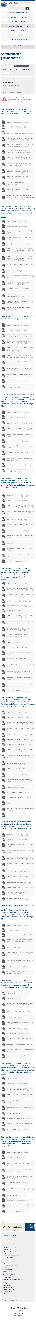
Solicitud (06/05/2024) (17, 330)
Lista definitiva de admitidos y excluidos (20, 265)
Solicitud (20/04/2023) (17, 500)
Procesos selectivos (22, 48)
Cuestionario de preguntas (17, 441)
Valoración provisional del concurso (20, 1044)
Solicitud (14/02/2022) (16, 998)
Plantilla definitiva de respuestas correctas (20, 665)
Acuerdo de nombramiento (18, 561)
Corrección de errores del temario (19, 717)
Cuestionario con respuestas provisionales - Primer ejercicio (20, 961)
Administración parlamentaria (22, 46)
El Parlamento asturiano (9, 1235)
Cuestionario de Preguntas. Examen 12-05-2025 (20, 276)
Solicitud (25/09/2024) (17, 226)
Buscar (27, 8)
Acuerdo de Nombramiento (18, 1129)
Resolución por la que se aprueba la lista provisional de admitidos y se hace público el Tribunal (20, 1163)
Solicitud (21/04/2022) (16, 930)
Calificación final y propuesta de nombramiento (20, 555)
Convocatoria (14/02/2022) (17, 993)
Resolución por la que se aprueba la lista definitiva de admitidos (19, 946)
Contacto (31, 2)
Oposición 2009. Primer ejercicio (19, 601)
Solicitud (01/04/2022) (17, 1083)
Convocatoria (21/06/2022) (17, 1152)
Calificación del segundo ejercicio (19, 465)
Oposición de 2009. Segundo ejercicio (20, 739)
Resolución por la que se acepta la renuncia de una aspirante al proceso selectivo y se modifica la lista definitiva (20, 349)
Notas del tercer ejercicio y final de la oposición (20, 1039)
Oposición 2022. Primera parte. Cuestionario (20, 231)
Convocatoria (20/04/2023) (17, 495)
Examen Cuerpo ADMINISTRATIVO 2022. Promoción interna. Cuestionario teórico (20, 138)
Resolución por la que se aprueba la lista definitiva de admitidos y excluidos (19, 341)
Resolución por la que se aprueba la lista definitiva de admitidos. (19, 1170)
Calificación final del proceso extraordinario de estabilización (18, 893)
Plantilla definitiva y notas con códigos (20, 1189)
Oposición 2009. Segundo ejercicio (19, 605)
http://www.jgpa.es (18, 1315)
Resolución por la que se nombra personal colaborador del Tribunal (17, 769)
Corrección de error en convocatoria (20, 935)
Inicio (24, 2)
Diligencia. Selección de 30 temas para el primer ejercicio (19, 369)
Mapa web (24, 1318)
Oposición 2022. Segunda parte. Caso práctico (20, 238)
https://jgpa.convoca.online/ (24, 101)
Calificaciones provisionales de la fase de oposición (20, 536)
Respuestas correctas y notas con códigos (20, 1108)
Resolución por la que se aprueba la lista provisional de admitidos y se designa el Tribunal (20, 132)
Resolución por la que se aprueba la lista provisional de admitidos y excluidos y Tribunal (20, 335)
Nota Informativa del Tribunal (18, 792)
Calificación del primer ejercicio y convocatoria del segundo (19, 459)
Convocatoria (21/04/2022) (17, 925)
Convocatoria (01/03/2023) (17, 583)
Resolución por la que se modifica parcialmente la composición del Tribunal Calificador (20, 356)
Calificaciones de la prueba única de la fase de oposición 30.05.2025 (18, 295)
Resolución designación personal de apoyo (19, 435)
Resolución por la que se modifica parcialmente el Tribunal (19, 1176)
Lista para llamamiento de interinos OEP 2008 (20, 851)
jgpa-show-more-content (10, 1300)
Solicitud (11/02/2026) (17, 127)
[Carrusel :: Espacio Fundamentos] (13, 1229)
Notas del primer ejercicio (17, 381)
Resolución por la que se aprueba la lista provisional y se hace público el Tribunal (20, 1088)
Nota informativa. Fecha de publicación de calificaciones (17, 659)
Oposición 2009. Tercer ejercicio (19, 610)
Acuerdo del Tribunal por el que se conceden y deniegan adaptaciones (18, 762)
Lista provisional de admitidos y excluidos (20, 512)
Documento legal (15, 1318)
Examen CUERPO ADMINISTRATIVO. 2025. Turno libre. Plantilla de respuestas (19, 170)
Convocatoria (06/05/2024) (17, 325)
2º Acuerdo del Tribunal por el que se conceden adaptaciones (19, 635)
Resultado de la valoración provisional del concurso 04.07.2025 (20, 302)
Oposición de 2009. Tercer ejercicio (19, 744)
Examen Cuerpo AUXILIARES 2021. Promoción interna (18, 183)
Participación (6, 1283)
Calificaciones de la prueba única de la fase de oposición (18, 672)
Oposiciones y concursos (8, 48)
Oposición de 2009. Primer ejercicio (20, 735)
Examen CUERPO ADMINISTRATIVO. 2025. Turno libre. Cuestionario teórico (19, 158)
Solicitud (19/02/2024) (17, 417)
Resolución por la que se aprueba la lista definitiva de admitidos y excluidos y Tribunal (20, 429)
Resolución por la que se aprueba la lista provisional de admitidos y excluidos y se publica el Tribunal (20, 1004)
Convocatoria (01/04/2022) (17, 1078)
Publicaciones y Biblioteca (9, 1275)
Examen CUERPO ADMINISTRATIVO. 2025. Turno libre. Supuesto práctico (19, 164)
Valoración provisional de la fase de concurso (20, 542)
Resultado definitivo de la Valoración (20, 887)
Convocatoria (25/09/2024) (17, 221)
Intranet (23, 4)
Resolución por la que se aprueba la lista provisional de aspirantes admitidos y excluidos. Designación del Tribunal (20, 250)
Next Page (4, 1222)
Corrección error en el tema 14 (18, 1011)
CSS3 (18, 1321)
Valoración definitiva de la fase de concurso (19, 549)
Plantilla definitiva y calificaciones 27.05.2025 (19, 289)
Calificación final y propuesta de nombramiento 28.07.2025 (19, 308)
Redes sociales (31, 4)
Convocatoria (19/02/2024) (17, 412)
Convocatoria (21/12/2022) (17, 834)
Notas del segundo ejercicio (18, 1033)
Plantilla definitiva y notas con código (20, 453)
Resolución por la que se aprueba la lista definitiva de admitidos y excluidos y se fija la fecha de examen (20, 197)
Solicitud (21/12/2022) (17, 839)
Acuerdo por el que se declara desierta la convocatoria (17, 386)
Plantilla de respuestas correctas (19, 244)
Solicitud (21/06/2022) (16, 1157)
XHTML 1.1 (14, 1321)
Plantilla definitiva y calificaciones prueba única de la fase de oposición (20, 786)
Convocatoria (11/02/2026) (17, 122)
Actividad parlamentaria (9, 1247)
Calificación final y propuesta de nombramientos (19, 1124)
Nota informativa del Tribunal (18, 531)
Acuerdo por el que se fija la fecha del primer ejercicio (20, 362)
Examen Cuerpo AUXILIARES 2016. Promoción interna (18, 177)
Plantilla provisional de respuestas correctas (19, 446)
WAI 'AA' (23, 1321)
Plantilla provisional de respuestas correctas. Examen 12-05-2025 (18, 282)
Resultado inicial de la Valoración (19, 882)
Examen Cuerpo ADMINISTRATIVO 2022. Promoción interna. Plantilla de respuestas (20, 151)
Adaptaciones (14, 271)
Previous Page (2, 1222)
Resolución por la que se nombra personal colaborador (17, 641)
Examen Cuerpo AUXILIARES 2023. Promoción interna (18, 190)
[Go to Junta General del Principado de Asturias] (10, 4)
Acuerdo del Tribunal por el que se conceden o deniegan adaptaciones (18, 628)
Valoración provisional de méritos (19, 797)
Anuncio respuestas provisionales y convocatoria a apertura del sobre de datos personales (20, 954)
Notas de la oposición (16, 1113)
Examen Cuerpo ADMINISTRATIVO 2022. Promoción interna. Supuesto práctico (20, 145)
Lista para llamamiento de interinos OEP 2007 (20, 845)
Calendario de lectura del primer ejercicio (20, 375)
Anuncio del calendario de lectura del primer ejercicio (20, 1023)
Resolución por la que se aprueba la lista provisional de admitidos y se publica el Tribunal (20, 588)
